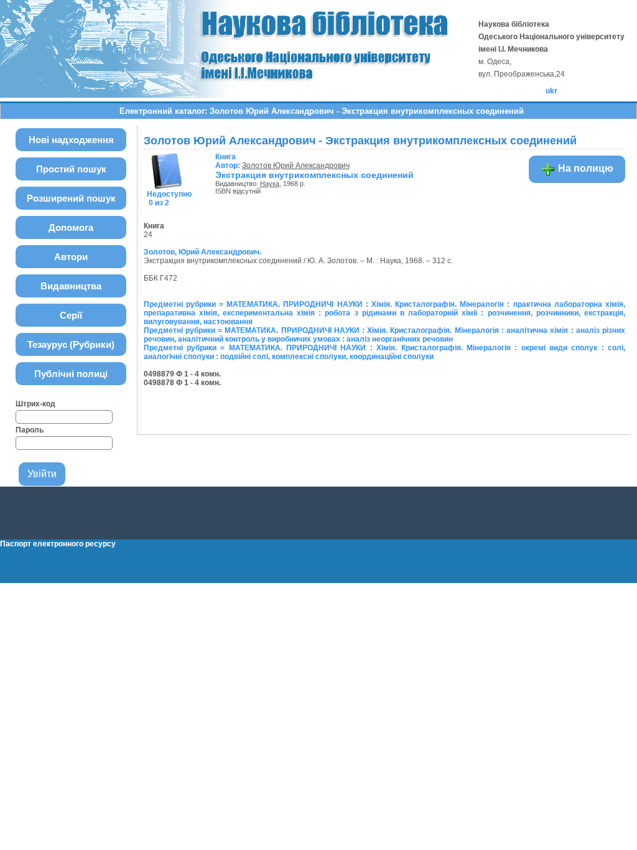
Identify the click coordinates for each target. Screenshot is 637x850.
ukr (551, 90)
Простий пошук (71, 169)
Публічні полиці (71, 373)
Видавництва (70, 286)
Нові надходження (71, 139)
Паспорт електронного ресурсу (58, 543)
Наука (269, 183)
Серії (71, 315)
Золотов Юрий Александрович (296, 165)
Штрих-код (35, 403)
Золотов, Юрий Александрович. (202, 252)
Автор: (228, 161)
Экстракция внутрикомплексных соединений (314, 175)
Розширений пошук (71, 198)
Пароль (30, 430)
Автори (71, 256)
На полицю (584, 168)
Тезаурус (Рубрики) (70, 344)
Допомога (71, 227)
